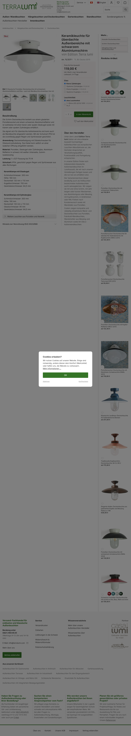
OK (65, 375)
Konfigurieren (83, 381)
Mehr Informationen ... (52, 368)
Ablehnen (46, 381)
